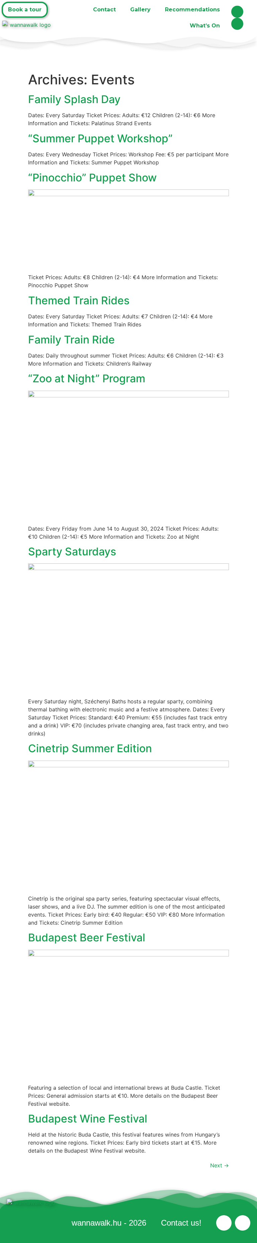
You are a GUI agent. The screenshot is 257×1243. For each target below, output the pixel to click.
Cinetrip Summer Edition (90, 748)
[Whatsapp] (237, 12)
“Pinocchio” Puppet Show (92, 177)
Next (219, 1165)
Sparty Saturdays (72, 551)
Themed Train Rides (79, 300)
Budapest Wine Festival (87, 1118)
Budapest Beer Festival (86, 937)
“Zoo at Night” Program (86, 378)
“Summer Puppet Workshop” (100, 138)
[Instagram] (237, 24)
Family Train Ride (71, 339)
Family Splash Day (74, 99)
